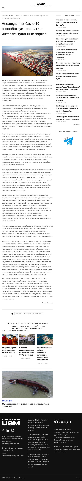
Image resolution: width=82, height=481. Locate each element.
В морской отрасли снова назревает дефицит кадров (9, 350)
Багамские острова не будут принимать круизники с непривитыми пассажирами (44, 354)
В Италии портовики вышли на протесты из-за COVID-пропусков (26, 351)
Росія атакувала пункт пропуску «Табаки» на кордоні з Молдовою (67, 118)
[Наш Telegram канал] (68, 141)
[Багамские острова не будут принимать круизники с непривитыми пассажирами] (45, 339)
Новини (11, 15)
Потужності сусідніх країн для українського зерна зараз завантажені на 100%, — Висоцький (66, 53)
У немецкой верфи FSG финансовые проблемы (27, 323)
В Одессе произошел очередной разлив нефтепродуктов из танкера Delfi (27, 327)
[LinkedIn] (8, 430)
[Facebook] (3, 430)
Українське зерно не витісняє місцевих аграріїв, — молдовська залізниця (67, 97)
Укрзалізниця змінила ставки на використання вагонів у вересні (67, 32)
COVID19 (18, 313)
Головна (5, 15)
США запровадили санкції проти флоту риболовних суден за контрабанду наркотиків (67, 41)
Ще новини (76, 125)
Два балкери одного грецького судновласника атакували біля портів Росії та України (67, 108)
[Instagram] (12, 430)
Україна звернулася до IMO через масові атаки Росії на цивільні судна (67, 76)
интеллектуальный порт (33, 313)
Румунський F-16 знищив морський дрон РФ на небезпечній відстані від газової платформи (68, 87)
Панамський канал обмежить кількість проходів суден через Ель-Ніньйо (66, 22)
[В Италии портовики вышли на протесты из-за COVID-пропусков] (27, 339)
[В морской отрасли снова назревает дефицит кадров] (10, 339)
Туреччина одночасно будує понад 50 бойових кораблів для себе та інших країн (68, 65)
